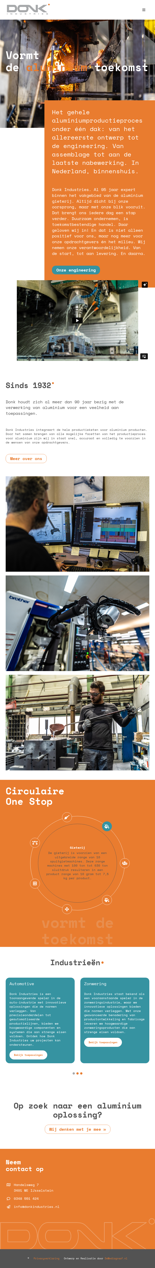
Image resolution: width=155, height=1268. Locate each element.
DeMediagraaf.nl (115, 1258)
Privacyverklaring (46, 1258)
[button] (74, 1073)
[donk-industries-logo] (28, 5)
